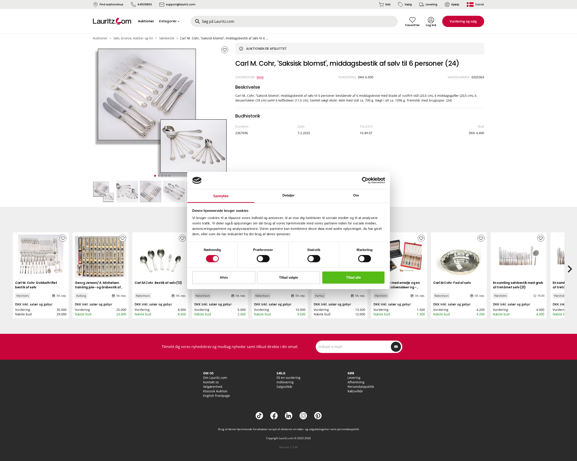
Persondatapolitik (361, 386)
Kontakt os (211, 382)
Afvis (224, 277)
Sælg (408, 4)
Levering (431, 4)
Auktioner (100, 38)
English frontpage (216, 395)
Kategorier (168, 21)
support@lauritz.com (180, 4)
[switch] (263, 258)
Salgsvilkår (285, 386)
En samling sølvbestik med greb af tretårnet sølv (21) (518, 284)
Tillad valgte (288, 277)
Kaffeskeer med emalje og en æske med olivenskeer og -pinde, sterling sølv (396, 287)
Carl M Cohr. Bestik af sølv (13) (158, 282)
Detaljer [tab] (288, 195)
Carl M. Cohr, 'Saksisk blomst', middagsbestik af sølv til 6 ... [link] (224, 38)
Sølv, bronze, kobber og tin (133, 38)
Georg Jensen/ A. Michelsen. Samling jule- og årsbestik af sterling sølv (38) (98, 287)
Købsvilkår (355, 391)
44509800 (144, 4)
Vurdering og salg (463, 21)
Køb (388, 4)
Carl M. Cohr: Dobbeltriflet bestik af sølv (36, 284)
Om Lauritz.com (215, 377)
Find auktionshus (111, 4)
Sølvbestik (166, 38)
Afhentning (356, 382)
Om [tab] (356, 195)
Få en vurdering (288, 377)
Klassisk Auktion (215, 391)
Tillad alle (353, 277)
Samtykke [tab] (221, 196)
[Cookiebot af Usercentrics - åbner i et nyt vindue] (365, 180)
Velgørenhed (212, 386)
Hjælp (455, 4)
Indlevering (285, 382)
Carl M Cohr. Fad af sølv (452, 282)
